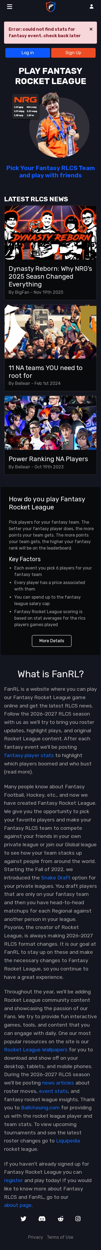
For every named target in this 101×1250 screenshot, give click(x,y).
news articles (58, 1083)
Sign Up (73, 52)
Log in (28, 52)
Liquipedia (68, 1141)
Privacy (35, 1237)
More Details (51, 640)
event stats (53, 1091)
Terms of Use (60, 1237)
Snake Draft (56, 878)
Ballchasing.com (40, 1107)
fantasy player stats (29, 755)
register (13, 1180)
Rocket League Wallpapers (36, 1050)
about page (18, 1205)
